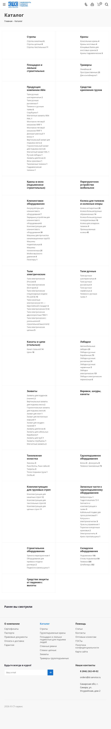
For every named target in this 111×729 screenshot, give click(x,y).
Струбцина (32, 112)
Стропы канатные (35, 41)
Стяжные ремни (48, 646)
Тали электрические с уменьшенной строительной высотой (38, 321)
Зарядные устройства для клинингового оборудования (38, 220)
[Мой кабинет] (92, 4)
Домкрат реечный (36, 133)
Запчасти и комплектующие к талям (88, 506)
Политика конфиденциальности (87, 646)
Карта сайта (81, 651)
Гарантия (9, 644)
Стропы (44, 628)
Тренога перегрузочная (38, 555)
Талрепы (31, 469)
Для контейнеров (88, 75)
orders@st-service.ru (90, 677)
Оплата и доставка (14, 640)
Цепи (30, 352)
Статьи (79, 628)
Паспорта (9, 632)
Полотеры (32, 259)
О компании (12, 623)
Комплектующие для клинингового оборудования (36, 229)
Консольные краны (89, 41)
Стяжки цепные (48, 650)
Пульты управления (90, 524)
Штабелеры (87, 564)
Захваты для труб (35, 438)
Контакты (80, 632)
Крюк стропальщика (90, 536)
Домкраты (94, 463)
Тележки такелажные (91, 466)
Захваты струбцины (36, 441)
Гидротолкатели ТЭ (89, 500)
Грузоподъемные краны (53, 632)
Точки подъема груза (37, 472)
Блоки (30, 136)
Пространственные (90, 72)
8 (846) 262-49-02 (89, 671)
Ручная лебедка (34, 155)
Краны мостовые (88, 44)
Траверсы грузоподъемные (54, 658)
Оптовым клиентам (85, 636)
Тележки (85, 561)
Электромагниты (88, 533)
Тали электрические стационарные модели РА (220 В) (37, 293)
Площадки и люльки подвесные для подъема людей (53, 639)
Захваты (44, 654)
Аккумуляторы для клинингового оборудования (35, 211)
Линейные (85, 69)
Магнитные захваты (36, 444)
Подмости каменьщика (38, 567)
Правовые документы (16, 636)
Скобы (30, 475)
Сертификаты (11, 628)
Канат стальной (35, 349)
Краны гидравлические (91, 53)
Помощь (80, 623)
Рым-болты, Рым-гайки (38, 466)
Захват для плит (34, 413)
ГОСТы (79, 640)
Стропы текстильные (37, 47)
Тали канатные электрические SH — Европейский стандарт (38, 303)
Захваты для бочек (36, 158)
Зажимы (31, 463)
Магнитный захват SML (38, 152)
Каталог (45, 623)
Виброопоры (87, 497)
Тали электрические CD (38, 309)
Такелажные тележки (37, 164)
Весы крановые (34, 161)
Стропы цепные (35, 44)
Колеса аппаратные (90, 208)
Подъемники (87, 555)
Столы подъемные (89, 558)
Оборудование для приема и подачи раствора (35, 561)
